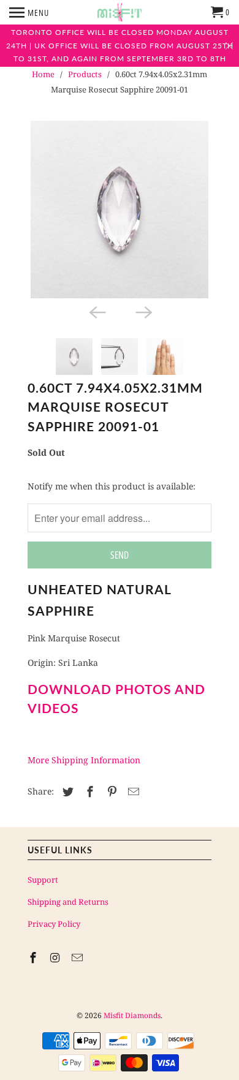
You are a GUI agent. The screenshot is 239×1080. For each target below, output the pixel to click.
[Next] (142, 311)
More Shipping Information (84, 760)
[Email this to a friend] (132, 791)
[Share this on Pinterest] (110, 791)
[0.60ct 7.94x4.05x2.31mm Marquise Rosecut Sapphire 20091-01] (119, 209)
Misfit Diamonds (132, 1015)
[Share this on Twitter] (66, 791)
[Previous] (96, 311)
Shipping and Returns (68, 901)
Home (43, 74)
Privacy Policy (54, 923)
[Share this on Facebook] (88, 791)
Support (43, 879)
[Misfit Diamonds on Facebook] (34, 957)
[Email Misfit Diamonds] (78, 957)
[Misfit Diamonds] (119, 12)
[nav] (29, 12)
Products (85, 74)
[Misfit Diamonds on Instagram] (56, 957)
